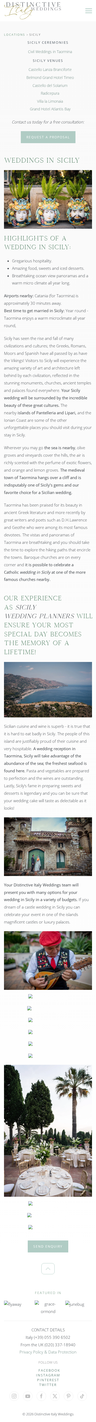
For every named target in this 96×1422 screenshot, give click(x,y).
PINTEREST (48, 1379)
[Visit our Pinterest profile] (68, 1396)
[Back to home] (32, 10)
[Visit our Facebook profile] (41, 1396)
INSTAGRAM (48, 1375)
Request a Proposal (48, 137)
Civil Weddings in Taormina (50, 51)
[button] (88, 10)
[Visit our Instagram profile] (14, 1396)
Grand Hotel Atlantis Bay (50, 108)
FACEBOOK (49, 1370)
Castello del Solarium (50, 85)
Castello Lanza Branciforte (50, 69)
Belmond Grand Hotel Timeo (50, 77)
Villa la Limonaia (50, 101)
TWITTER (48, 1384)
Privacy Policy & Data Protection (48, 1352)
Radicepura (50, 93)
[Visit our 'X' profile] (55, 1396)
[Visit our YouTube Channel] (28, 1396)
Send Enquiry (48, 1246)
